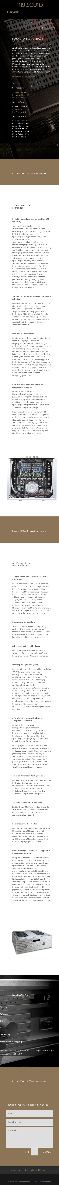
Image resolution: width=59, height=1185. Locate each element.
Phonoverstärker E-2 (20, 109)
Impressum (16, 1170)
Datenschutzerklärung (35, 1170)
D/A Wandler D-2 (19, 112)
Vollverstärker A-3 (19, 121)
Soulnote (16, 83)
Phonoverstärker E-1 (20, 95)
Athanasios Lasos (24, 1181)
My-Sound (47, 1181)
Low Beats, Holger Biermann (23, 76)
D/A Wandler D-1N (19, 97)
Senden (47, 1152)
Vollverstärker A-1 (19, 92)
